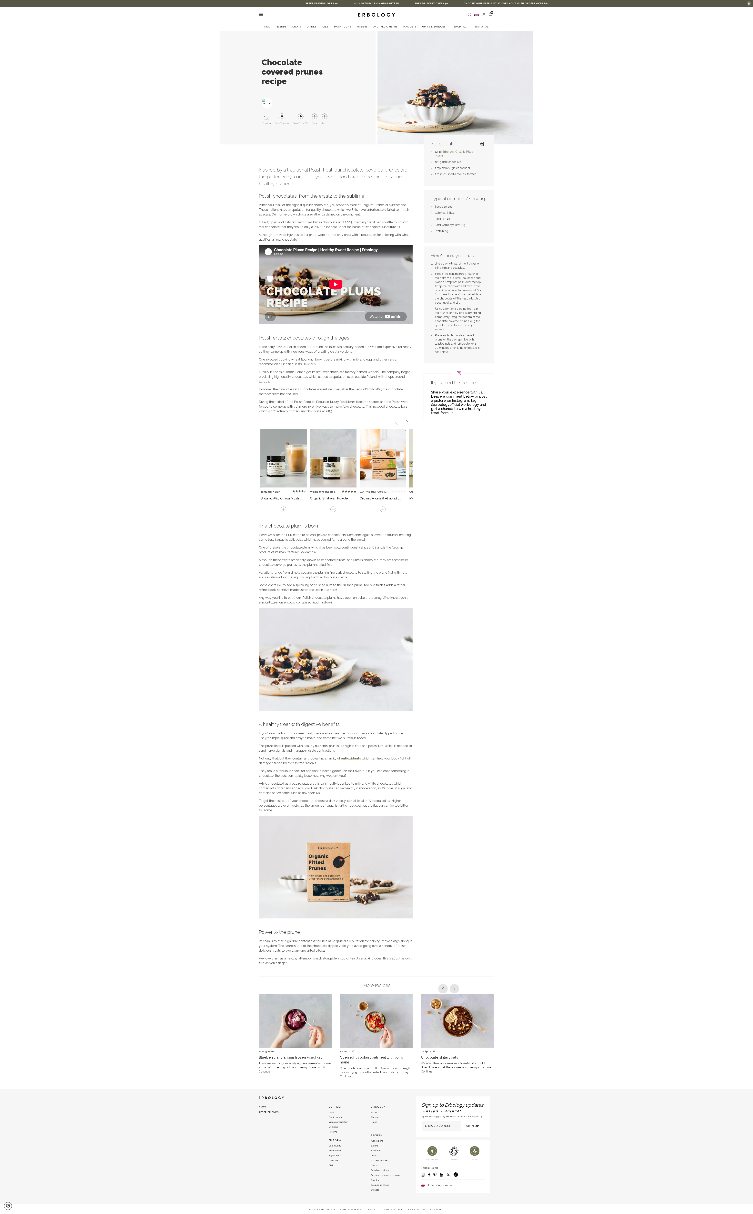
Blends (281, 26)
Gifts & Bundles (434, 26)
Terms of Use (416, 1209)
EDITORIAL (482, 26)
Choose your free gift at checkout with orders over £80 (415, 3)
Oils (325, 26)
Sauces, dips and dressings (385, 1175)
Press (374, 1122)
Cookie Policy (393, 1209)
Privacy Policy (475, 1116)
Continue (264, 1071)
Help (331, 1112)
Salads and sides (380, 1170)
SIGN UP (472, 1126)
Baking (374, 1145)
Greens (362, 26)
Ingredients (335, 1155)
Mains (374, 1165)
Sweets (375, 1189)
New (267, 26)
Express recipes (379, 1160)
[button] (8, 1206)
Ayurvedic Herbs (385, 26)
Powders (409, 26)
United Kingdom (437, 1185)
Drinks (311, 26)
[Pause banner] (749, 3)
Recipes (376, 1135)
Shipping (333, 1126)
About (374, 1112)
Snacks (375, 1180)
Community (335, 1145)
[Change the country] (476, 15)
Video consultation (338, 1122)
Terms (459, 1116)
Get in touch (335, 1117)
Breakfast (376, 1150)
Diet (331, 1165)
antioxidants (351, 758)
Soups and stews (380, 1185)
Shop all (460, 26)
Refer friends (269, 1112)
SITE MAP (435, 1209)
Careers (375, 1117)
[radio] (293, 491)
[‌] (483, 15)
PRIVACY (373, 1209)
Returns (333, 1131)
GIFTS (262, 1107)
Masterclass (335, 1150)
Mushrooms (342, 26)
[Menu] (261, 15)
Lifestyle (333, 1160)
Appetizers (377, 1140)
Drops (296, 26)
